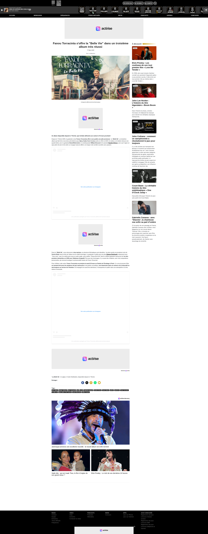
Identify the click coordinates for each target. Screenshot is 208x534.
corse (81, 390)
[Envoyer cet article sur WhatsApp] (95, 383)
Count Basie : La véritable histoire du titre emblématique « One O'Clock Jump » (144, 189)
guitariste (117, 390)
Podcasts (144, 15)
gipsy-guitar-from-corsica (65, 392)
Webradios (38, 15)
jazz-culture (55, 390)
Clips (71, 515)
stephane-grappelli (88, 390)
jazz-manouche (72, 390)
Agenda (169, 15)
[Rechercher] (155, 3)
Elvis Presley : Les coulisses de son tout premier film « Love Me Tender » (142, 66)
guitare (112, 390)
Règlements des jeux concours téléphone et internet (148, 526)
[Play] (2, 10)
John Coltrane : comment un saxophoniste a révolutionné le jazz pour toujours (144, 139)
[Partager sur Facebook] (82, 383)
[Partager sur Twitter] (86, 383)
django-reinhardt (63, 390)
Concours (195, 15)
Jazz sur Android (128, 517)
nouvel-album (105, 390)
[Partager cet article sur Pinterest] (90, 383)
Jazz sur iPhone (128, 515)
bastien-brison (97, 390)
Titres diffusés (94, 15)
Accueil (12, 15)
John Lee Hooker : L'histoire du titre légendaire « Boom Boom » (144, 104)
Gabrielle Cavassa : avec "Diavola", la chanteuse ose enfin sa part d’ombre (144, 219)
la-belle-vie (54, 392)
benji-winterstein (77, 392)
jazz (78, 390)
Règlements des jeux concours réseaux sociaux (147, 517)
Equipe (54, 517)
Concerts (72, 517)
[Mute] (29, 10)
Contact (54, 515)
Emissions (55, 519)
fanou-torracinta (124, 390)
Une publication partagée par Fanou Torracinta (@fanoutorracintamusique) (90, 216)
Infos (120, 15)
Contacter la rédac (75, 519)
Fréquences (65, 15)
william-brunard (85, 392)
